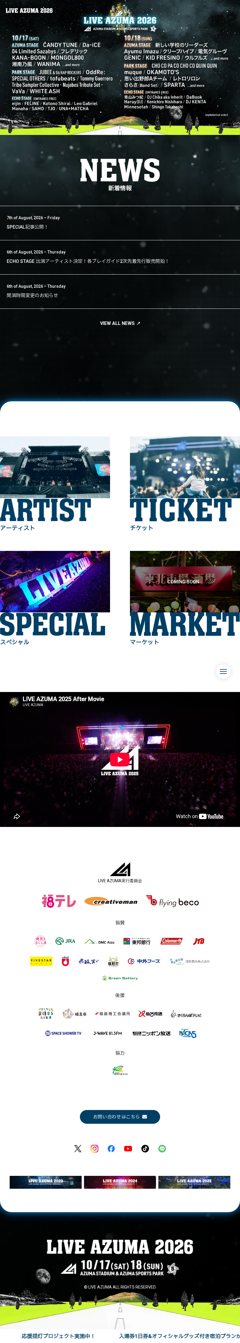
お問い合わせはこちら (116, 1117)
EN (228, 689)
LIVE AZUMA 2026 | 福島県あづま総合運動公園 (29, 10)
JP (217, 689)
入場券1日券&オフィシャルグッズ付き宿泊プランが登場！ (101, 1336)
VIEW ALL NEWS (117, 323)
